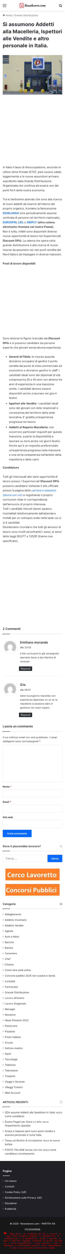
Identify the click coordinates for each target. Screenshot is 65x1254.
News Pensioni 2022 (17, 1020)
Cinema (9, 964)
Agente (9, 931)
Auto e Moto (12, 936)
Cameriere (11, 953)
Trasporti (10, 1076)
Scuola (9, 1042)
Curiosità (10, 981)
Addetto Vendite (14, 925)
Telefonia (10, 1064)
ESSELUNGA (11, 213)
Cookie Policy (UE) (15, 1192)
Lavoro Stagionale (15, 1003)
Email (7, 801)
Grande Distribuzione (26, 15)
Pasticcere (11, 1025)
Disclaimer (11, 1203)
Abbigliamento (13, 914)
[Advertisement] (32, 131)
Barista (9, 947)
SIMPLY (32, 222)
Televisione (11, 1070)
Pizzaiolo (10, 1031)
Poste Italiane (13, 1037)
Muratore (10, 1014)
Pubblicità (10, 1208)
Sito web (8, 817)
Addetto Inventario (16, 919)
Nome (7, 786)
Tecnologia (11, 1059)
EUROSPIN (10, 222)
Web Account (12, 1092)
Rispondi (25, 668)
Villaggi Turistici (14, 1087)
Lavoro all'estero (14, 998)
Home (8, 15)
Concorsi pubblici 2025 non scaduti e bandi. (30, 975)
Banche (9, 942)
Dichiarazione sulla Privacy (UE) (23, 1197)
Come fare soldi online (18, 970)
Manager (10, 1009)
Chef (7, 959)
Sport (8, 1053)
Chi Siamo (11, 1181)
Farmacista (11, 986)
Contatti (9, 1186)
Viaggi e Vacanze (15, 1081)
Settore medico (14, 1048)
